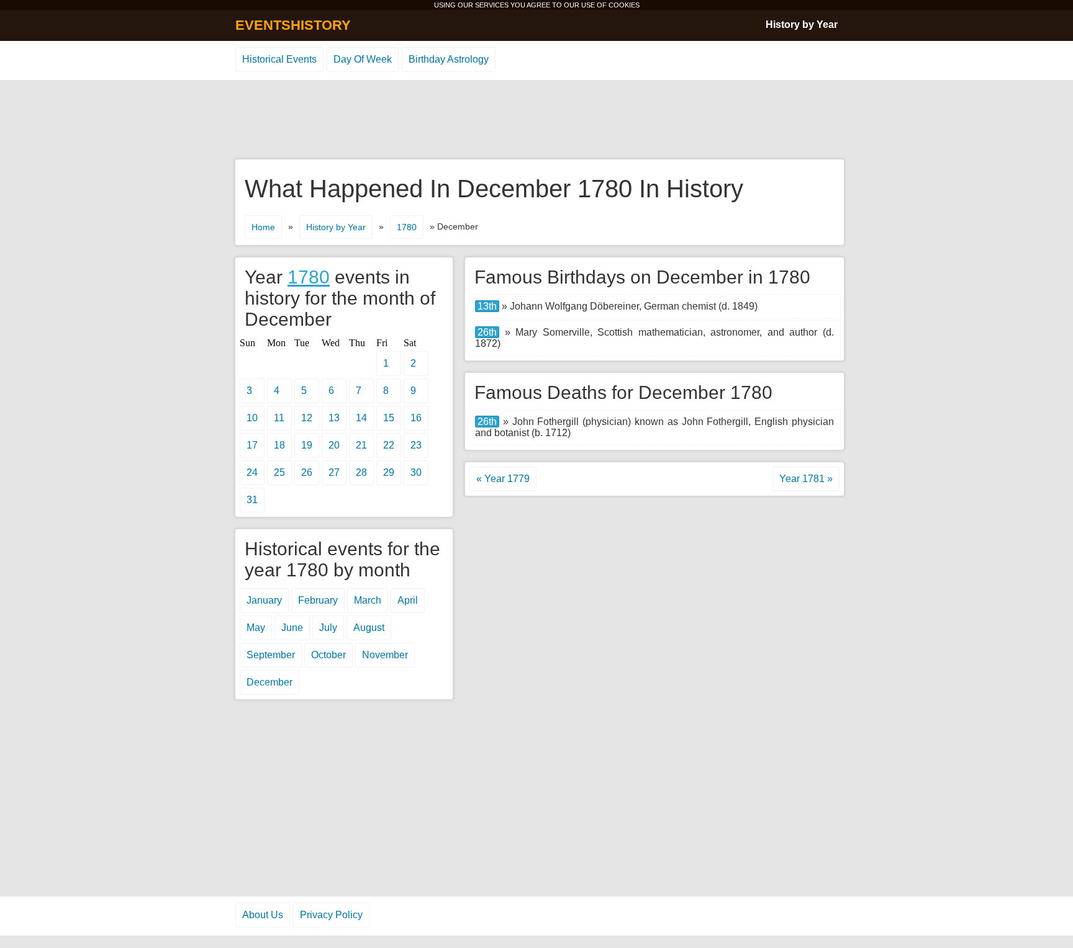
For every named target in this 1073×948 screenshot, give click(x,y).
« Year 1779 (503, 478)
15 (388, 418)
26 (306, 472)
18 (279, 445)
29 (388, 472)
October (328, 655)
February (318, 600)
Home (263, 227)
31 (252, 499)
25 (279, 472)
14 (361, 418)
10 (252, 418)
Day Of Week (362, 59)
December (269, 682)
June (292, 627)
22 (388, 445)
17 (252, 445)
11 (279, 418)
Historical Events (279, 59)
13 (334, 418)
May (256, 627)
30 (416, 472)
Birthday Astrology (449, 59)
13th (487, 306)
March (367, 600)
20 (334, 445)
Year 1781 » (806, 478)
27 (334, 472)
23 (416, 445)
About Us (262, 915)
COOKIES (624, 5)
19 (306, 445)
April (407, 600)
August (368, 627)
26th (487, 332)
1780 (407, 227)
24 (252, 472)
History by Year (802, 24)
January (264, 600)
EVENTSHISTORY (293, 25)
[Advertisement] (536, 120)
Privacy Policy (331, 915)
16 (416, 418)
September (271, 655)
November (385, 655)
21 (361, 445)
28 (361, 472)
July (328, 627)
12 (306, 418)
